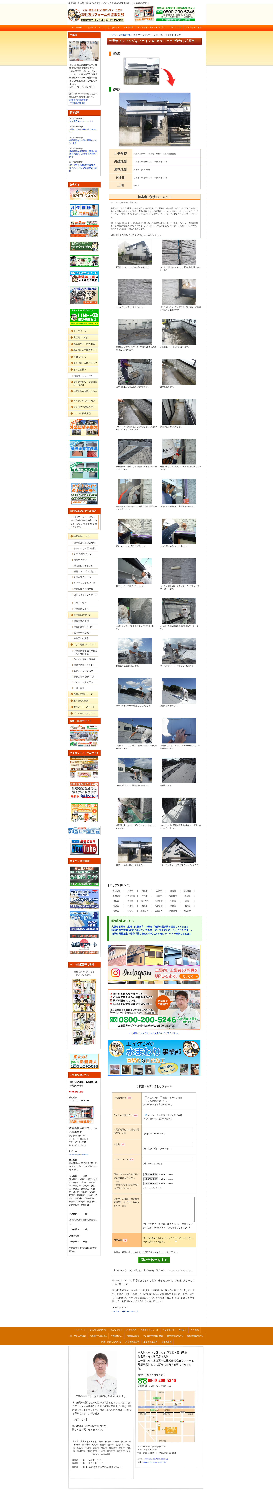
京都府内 (159, 911)
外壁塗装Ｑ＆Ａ (81, 609)
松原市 (173, 901)
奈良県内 (173, 911)
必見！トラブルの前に (84, 571)
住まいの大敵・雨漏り (84, 659)
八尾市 (159, 891)
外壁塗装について (82, 536)
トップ (112, 35)
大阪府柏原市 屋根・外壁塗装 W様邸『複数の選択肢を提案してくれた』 (150, 926)
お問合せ (183, 1330)
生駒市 (187, 906)
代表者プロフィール (83, 376)
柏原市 (144, 906)
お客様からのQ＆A (98, 1336)
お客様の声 (128, 27)
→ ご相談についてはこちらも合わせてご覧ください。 (154, 1033)
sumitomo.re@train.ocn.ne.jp (125, 1311)
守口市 (130, 911)
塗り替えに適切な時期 (84, 542)
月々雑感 (195, 1330)
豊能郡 (130, 901)
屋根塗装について (82, 615)
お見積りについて (95, 27)
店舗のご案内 (133, 1336)
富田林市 (187, 891)
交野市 (116, 911)
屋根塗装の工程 (81, 621)
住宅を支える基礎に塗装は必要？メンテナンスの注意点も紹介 (83, 168)
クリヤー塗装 (80, 603)
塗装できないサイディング (85, 596)
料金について (175, 27)
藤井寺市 (159, 906)
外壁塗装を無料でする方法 (85, 392)
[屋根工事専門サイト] (84, 735)
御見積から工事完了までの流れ (151, 27)
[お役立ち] (84, 194)
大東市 (130, 906)
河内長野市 (130, 896)
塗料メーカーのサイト (84, 707)
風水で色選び (80, 560)
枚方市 (173, 891)
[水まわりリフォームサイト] (84, 767)
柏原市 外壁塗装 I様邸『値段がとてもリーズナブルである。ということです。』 (152, 930)
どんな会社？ (113, 27)
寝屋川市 (173, 896)
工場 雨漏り (80, 688)
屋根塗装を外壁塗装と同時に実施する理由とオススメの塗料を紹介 (83, 154)
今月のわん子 (117, 1336)
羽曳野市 (159, 901)
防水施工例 (166, 1342)
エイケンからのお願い (84, 401)
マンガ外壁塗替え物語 (153, 1336)
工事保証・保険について (85, 363)
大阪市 (130, 891)
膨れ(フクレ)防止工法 (84, 676)
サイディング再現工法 (84, 583)
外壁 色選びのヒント (84, 554)
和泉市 (159, 896)
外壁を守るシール (82, 577)
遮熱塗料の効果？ (82, 633)
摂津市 (116, 906)
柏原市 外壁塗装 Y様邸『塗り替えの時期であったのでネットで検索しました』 (151, 933)
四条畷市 (116, 896)
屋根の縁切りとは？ (83, 627)
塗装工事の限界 (81, 638)
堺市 (187, 901)
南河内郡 (144, 901)
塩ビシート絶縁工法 (83, 682)
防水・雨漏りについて (84, 644)
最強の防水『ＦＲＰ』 (84, 665)
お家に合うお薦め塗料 (84, 548)
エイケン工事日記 (78, 1336)
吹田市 (116, 901)
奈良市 (173, 906)
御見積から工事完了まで (85, 350)
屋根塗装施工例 (150, 1342)
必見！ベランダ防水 (83, 671)
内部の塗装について (83, 694)
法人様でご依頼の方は (84, 407)
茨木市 (144, 896)
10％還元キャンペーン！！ (81, 121)
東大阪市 (116, 891)
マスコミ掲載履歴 (82, 413)
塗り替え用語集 (81, 700)
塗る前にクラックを (83, 566)
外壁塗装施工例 (123, 35)
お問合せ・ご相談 (193, 27)
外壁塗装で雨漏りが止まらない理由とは (85, 652)
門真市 (144, 891)
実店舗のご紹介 (81, 337)
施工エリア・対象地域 (84, 344)
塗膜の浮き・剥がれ (83, 589)
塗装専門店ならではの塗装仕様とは (85, 383)
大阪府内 (187, 911)
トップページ (77, 27)
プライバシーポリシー (84, 713)
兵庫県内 (144, 911)
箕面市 (187, 896)
